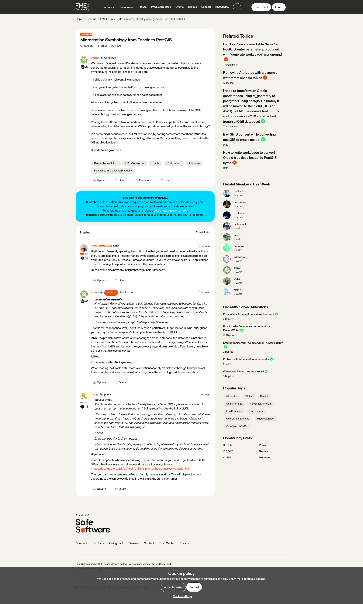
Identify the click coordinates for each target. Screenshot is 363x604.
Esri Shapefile (234, 411)
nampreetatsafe (100, 246)
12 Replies (228, 335)
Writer (248, 396)
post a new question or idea (170, 210)
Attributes (194, 163)
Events (179, 7)
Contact (149, 543)
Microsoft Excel (265, 418)
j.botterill (239, 191)
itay (93, 394)
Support (206, 7)
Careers (134, 543)
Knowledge (222, 7)
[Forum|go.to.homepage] (82, 7)
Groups (192, 7)
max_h (237, 290)
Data (119, 19)
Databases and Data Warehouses (113, 170)
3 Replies (228, 376)
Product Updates (161, 7)
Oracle (155, 163)
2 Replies (228, 319)
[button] (261, 7)
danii (236, 235)
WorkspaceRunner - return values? (243, 371)
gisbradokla (240, 224)
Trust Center (167, 543)
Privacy (184, 543)
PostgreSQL (174, 163)
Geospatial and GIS (261, 403)
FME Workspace (134, 163)
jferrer (237, 268)
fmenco (95, 58)
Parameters (256, 411)
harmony (239, 246)
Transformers (230, 65)
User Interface (234, 403)
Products (98, 543)
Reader (264, 396)
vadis (237, 279)
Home (79, 19)
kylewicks (239, 257)
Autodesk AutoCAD (237, 426)
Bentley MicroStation (105, 163)
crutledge (239, 213)
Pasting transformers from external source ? (248, 314)
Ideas (143, 7)
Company (82, 543)
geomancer (240, 202)
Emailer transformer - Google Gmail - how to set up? (253, 343)
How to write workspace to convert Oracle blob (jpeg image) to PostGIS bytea (250, 158)
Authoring (228, 83)
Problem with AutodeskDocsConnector (246, 359)
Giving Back (116, 543)
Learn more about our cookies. (247, 579)
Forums (91, 19)
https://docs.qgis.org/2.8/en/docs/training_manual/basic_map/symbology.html (140, 468)
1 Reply (227, 364)
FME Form (106, 19)
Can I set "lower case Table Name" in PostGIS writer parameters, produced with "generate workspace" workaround (252, 49)
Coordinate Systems (237, 418)
